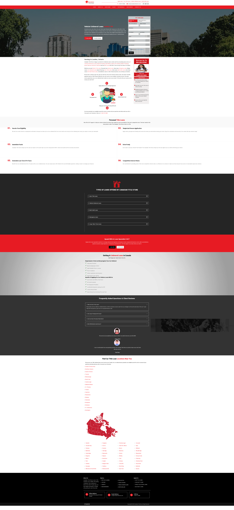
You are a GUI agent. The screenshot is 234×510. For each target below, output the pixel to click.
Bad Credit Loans (145, 1)
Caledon (87, 451)
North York (87, 367)
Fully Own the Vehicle (131, 21)
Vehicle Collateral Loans (136, 1)
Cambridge (88, 441)
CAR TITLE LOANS (139, 468)
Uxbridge (104, 439)
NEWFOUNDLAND (121, 475)
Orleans (121, 449)
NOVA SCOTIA (121, 468)
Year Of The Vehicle (133, 23)
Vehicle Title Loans (97, 68)
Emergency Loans (123, 68)
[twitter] (146, 3)
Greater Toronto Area (90, 354)
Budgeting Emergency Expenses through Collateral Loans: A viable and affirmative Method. (142, 90)
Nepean (104, 444)
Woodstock (90, 63)
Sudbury (104, 454)
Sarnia (120, 441)
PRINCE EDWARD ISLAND (123, 473)
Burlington (87, 398)
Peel (87, 449)
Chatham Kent (139, 449)
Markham (88, 439)
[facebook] (143, 3)
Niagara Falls (105, 451)
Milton (87, 446)
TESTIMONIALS (121, 7)
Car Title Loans (127, 1)
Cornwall (138, 431)
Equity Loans (120, 1)
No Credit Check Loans (93, 71)
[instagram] (148, 3)
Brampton (87, 390)
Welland (138, 436)
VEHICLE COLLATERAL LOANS (141, 472)
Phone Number (132, 40)
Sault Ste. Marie (123, 433)
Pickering (138, 446)
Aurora (104, 433)
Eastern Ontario (89, 359)
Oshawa (87, 436)
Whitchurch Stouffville (91, 457)
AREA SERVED (130, 7)
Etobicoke (87, 388)
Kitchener (87, 393)
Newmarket (138, 441)
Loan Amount (131, 45)
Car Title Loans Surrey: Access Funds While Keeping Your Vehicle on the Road (141, 81)
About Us (100, 7)
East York (121, 457)
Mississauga (88, 365)
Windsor (87, 385)
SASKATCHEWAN (121, 470)
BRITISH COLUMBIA (106, 468)
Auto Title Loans (108, 70)
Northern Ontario (89, 357)
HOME (94, 7)
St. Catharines (88, 395)
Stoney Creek (139, 444)
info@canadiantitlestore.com (134, 3)
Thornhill (121, 451)
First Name (131, 32)
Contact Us (138, 7)
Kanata (137, 457)
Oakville (87, 431)
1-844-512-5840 (121, 3)
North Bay (121, 454)
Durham (104, 436)
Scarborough (88, 370)
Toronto (87, 362)
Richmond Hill (105, 457)
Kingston (88, 444)
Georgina (88, 454)
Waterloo (121, 439)
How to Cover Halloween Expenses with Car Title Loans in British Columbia (142, 96)
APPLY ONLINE (98, 38)
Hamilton (87, 380)
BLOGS (114, 7)
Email (130, 36)
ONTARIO (103, 470)
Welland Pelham (89, 372)
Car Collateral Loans (92, 70)
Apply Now (107, 7)
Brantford (104, 446)
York (120, 446)
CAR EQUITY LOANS (139, 470)
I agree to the (137, 49)
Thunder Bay (89, 433)
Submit (131, 52)
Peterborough (122, 431)
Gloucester (138, 451)
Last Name (142, 32)
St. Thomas (88, 375)
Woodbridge (138, 439)
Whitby (120, 444)
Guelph (104, 449)
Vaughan (104, 431)
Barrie (120, 436)
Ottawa (87, 377)
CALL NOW (89, 38)
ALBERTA (103, 472)
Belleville (138, 454)
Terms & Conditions (140, 49)
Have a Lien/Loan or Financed (142, 21)
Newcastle (104, 441)
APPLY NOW (120, 247)
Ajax (137, 433)
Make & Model (143, 23)
